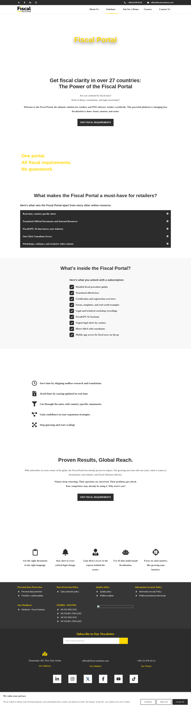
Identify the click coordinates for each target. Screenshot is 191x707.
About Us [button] (94, 9)
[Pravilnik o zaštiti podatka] (19, 595)
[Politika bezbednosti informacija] (136, 595)
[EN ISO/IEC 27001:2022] (58, 613)
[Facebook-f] (24, 2)
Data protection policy (70, 591)
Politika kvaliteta (107, 596)
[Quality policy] (97, 591)
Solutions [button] (110, 9)
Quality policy (105, 591)
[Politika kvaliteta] (97, 595)
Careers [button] (148, 9)
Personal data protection (32, 591)
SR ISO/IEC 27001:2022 (71, 621)
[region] (95, 699)
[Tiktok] (134, 679)
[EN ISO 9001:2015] (58, 609)
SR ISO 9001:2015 (69, 617)
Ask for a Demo (131, 9)
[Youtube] (118, 679)
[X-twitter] (18, 2)
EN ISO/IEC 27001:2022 (71, 613)
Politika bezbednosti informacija (152, 596)
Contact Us (164, 9)
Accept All (180, 702)
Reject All (164, 702)
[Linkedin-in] (30, 2)
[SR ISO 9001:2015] (58, 617)
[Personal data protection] (19, 591)
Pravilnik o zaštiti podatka (32, 596)
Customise (148, 702)
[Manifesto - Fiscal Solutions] (19, 609)
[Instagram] (35, 2)
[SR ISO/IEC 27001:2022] (58, 621)
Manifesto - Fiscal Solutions (33, 609)
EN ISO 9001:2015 (69, 609)
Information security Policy (150, 591)
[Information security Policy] (136, 591)
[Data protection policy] (58, 591)
